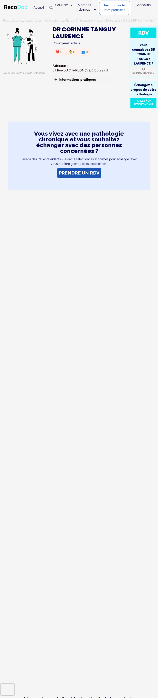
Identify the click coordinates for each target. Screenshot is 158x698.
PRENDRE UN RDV (79, 173)
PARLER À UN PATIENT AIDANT (143, 103)
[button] (85, 79)
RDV (143, 33)
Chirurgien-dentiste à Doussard (98, 20)
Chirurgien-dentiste (58, 20)
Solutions (62, 5)
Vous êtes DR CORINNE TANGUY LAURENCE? (24, 73)
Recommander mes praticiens (114, 7)
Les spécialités (31, 20)
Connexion (143, 5)
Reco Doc (10, 20)
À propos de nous (84, 7)
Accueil (39, 7)
